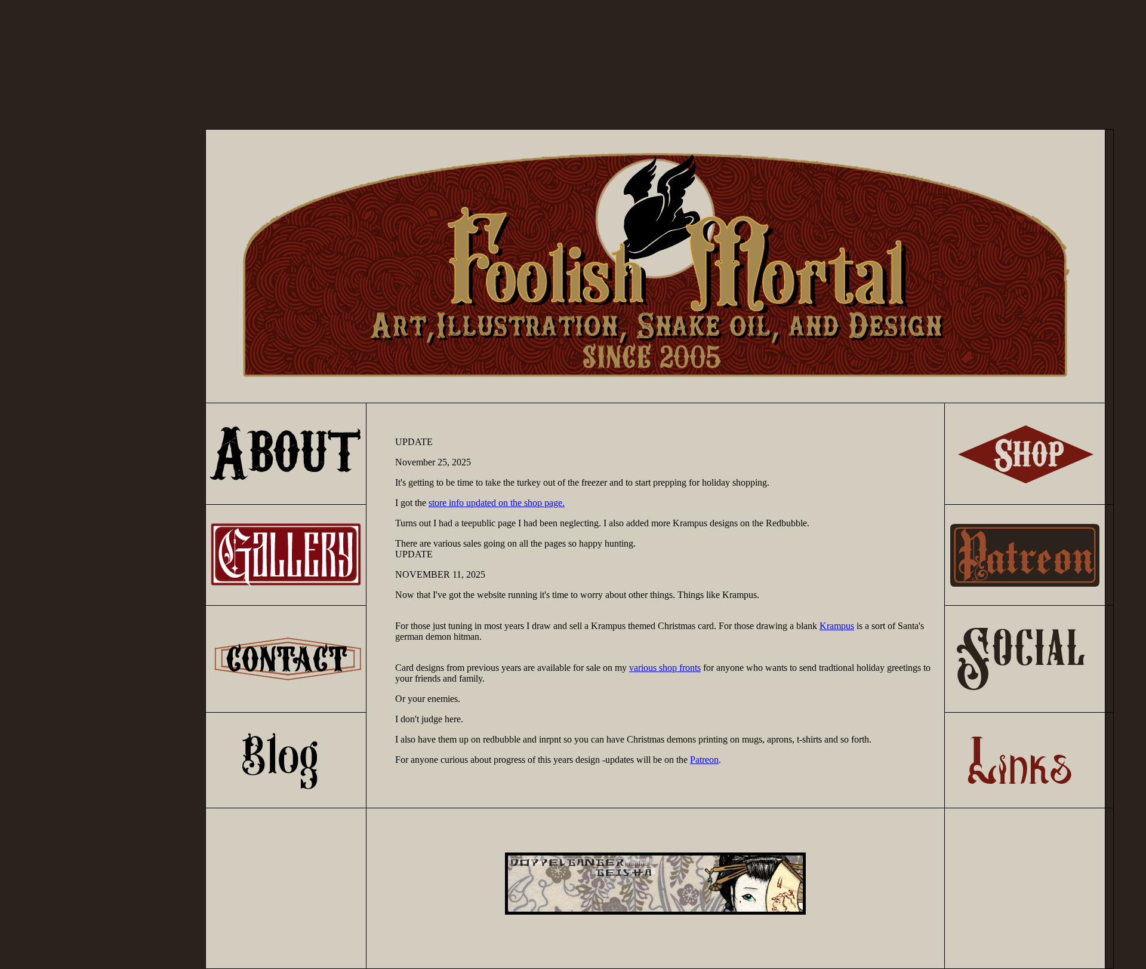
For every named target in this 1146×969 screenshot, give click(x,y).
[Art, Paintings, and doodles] (286, 584)
